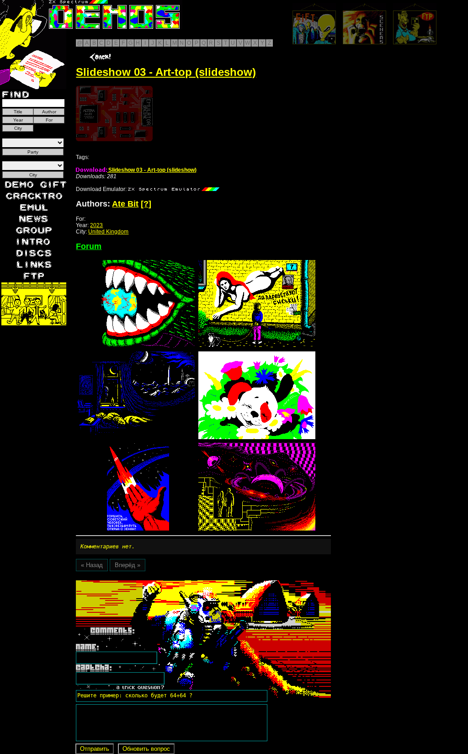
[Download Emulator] (173, 189)
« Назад (92, 565)
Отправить (94, 748)
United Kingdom (108, 231)
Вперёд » (127, 565)
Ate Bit (125, 203)
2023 (96, 225)
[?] (146, 203)
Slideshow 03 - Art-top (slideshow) (152, 170)
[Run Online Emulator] (114, 113)
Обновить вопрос (146, 748)
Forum (88, 246)
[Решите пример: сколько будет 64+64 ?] (133, 583)
